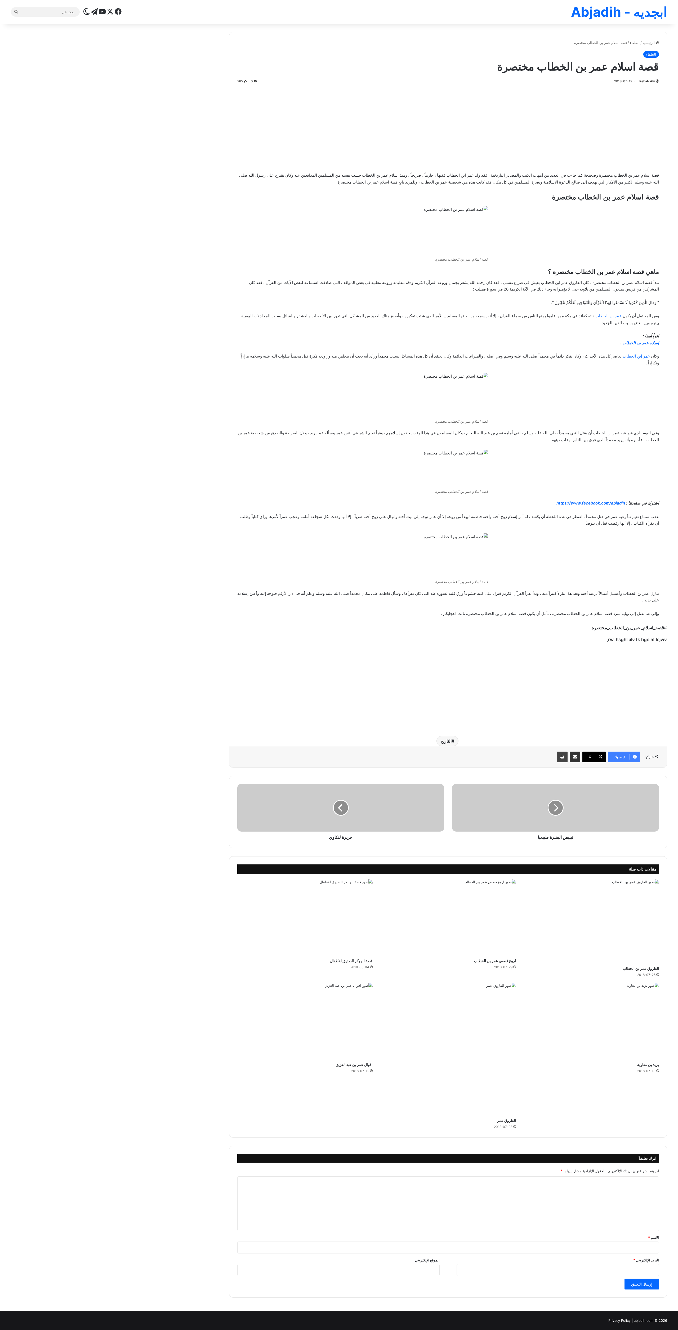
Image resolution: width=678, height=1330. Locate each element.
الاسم (653, 1237)
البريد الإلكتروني (646, 1260)
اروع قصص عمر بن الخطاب (495, 960)
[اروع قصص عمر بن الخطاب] (448, 917)
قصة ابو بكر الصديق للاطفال (351, 960)
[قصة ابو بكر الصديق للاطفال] (305, 917)
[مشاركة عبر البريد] (575, 757)
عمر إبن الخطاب (636, 356)
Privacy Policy (619, 1320)
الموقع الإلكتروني (427, 1260)
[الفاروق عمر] (448, 1049)
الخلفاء (635, 43)
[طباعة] (562, 757)
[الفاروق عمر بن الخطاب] (591, 921)
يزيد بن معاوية (648, 1064)
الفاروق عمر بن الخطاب (641, 968)
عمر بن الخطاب (608, 315)
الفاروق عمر (506, 1120)
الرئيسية (649, 43)
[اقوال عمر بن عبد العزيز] (305, 1021)
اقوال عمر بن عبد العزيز (354, 1064)
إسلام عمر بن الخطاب (640, 342)
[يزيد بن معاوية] (591, 1021)
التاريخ (446, 741)
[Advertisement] (448, 127)
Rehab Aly (647, 81)
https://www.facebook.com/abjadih (590, 503)
